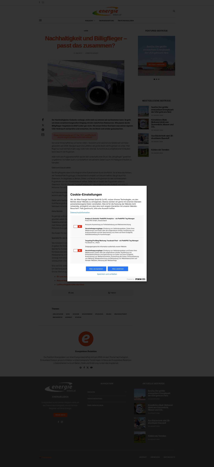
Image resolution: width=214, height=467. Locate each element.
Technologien (125, 199)
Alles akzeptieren (96, 269)
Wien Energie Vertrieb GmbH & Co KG (92, 199)
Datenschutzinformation (80, 212)
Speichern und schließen (107, 274)
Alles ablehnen (118, 269)
